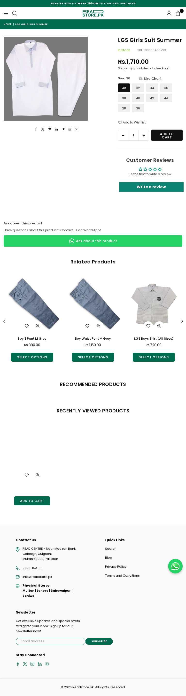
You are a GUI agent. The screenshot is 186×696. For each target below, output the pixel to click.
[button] (178, 13)
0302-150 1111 (32, 567)
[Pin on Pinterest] (50, 129)
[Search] (14, 13)
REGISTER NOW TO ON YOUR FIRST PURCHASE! (93, 3)
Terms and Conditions (122, 575)
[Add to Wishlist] (26, 326)
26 (138, 108)
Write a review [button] (151, 187)
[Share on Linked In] (56, 129)
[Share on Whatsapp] (70, 129)
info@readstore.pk (37, 576)
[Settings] (169, 13)
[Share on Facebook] (36, 129)
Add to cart (32, 501)
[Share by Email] (77, 129)
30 (124, 87)
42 (152, 98)
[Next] (182, 321)
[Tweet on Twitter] (43, 129)
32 (138, 88)
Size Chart (152, 78)
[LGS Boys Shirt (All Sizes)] (153, 304)
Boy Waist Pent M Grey (93, 338)
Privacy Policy (115, 566)
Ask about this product (96, 240)
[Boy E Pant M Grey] (32, 304)
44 (166, 98)
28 (124, 108)
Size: (140, 78)
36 (166, 88)
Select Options (32, 357)
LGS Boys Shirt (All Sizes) (153, 338)
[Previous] (4, 321)
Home (8, 24)
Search (110, 548)
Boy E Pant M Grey (32, 338)
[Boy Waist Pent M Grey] (93, 304)
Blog (108, 557)
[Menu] (5, 13)
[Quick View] (38, 326)
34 (152, 88)
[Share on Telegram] (63, 129)
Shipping (125, 68)
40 (138, 98)
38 (124, 98)
